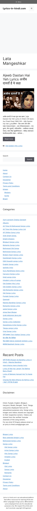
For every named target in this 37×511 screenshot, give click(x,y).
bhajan (5, 189)
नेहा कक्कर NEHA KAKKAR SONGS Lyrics (17, 341)
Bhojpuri (6, 463)
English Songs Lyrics (10, 264)
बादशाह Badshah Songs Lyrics (13, 344)
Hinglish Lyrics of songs (12, 280)
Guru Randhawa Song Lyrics (13, 271)
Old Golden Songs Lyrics (12, 287)
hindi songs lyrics (9, 277)
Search (5, 156)
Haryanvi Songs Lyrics (11, 274)
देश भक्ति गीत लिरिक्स (9, 338)
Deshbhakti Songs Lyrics (12, 258)
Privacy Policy (8, 183)
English (7, 460)
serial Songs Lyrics (10, 309)
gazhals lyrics (8, 268)
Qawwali (6, 299)
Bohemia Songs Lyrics (11, 245)
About (5, 173)
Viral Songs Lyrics (9, 331)
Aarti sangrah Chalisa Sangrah (14, 220)
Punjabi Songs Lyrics (11, 296)
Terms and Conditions (11, 186)
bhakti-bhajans (8, 239)
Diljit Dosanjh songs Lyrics (13, 261)
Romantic (8, 473)
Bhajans (7, 192)
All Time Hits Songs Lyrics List (14, 229)
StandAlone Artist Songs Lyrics (14, 325)
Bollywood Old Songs (11, 248)
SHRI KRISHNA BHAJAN (12, 315)
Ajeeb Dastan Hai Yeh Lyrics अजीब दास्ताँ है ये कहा (16, 79)
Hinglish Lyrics (9, 457)
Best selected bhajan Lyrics (13, 438)
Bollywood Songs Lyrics (12, 252)
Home (5, 170)
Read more (9, 139)
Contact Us (7, 177)
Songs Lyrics (7, 319)
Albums (6, 223)
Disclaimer (7, 180)
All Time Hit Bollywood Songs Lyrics (16, 226)
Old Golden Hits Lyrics (13, 146)
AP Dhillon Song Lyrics (11, 232)
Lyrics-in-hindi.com (14, 8)
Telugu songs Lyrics (10, 328)
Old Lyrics (8, 466)
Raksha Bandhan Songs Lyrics (14, 303)
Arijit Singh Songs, (10, 236)
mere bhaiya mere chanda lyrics (15, 365)
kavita (6, 196)
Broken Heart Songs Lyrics (13, 255)
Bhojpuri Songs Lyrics (11, 242)
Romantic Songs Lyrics (11, 306)
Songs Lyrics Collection (11, 322)
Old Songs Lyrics (9, 293)
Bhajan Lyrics (8, 434)
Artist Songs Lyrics (11, 450)
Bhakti (5, 199)
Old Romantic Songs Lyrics (13, 290)
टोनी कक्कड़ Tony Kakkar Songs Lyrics (16, 335)
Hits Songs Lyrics (11, 454)
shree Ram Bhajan (10, 312)
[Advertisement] (18, 32)
